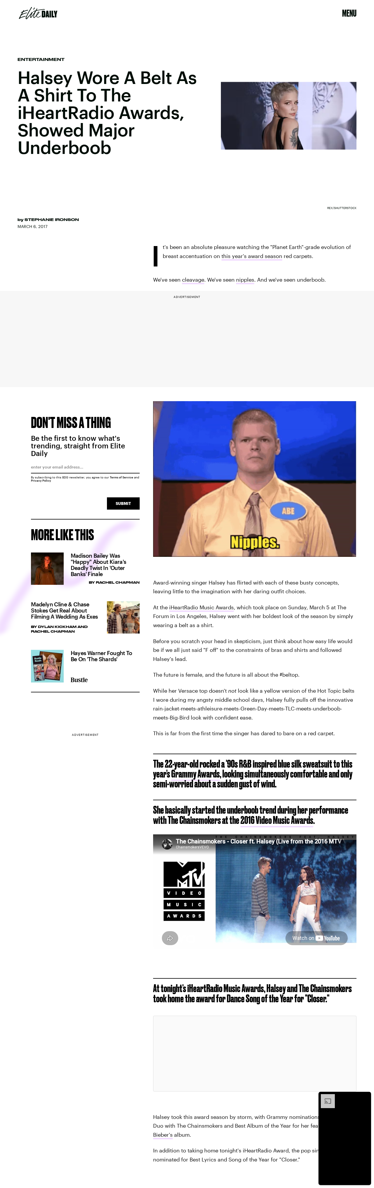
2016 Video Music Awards (276, 820)
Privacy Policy (41, 480)
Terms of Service (121, 477)
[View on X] (254, 1050)
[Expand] (325, 1097)
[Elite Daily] (38, 13)
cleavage (193, 279)
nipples (245, 279)
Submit (123, 503)
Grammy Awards (195, 774)
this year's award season (251, 256)
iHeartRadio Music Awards (201, 607)
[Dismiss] (364, 1097)
